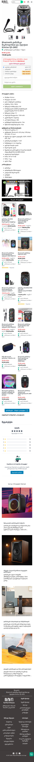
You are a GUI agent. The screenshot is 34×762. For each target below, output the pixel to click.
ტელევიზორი (9, 744)
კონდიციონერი (9, 736)
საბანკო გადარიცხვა (10, 71)
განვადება (8, 69)
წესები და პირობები (25, 722)
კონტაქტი (25, 713)
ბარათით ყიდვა (9, 73)
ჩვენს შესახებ (25, 702)
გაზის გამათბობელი (9, 730)
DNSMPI (25, 744)
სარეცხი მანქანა (9, 741)
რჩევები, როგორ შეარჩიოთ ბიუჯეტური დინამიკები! (15, 571)
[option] (10, 37)
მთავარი (16, 690)
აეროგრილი (9, 724)
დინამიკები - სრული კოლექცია (16, 410)
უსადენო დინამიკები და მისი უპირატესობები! (17, 669)
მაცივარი (9, 738)
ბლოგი (25, 705)
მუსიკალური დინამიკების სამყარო (14, 523)
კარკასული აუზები (9, 733)
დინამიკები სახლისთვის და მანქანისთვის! (16, 621)
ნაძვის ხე (9, 722)
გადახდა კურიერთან (10, 67)
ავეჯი (9, 727)
